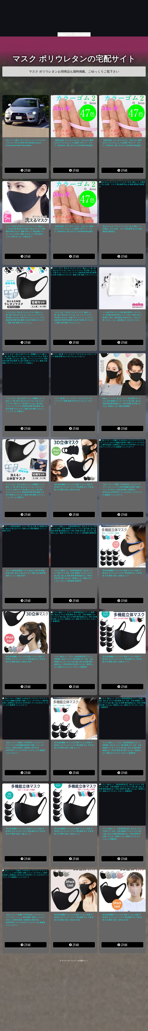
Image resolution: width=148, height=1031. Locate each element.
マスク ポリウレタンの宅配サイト (74, 58)
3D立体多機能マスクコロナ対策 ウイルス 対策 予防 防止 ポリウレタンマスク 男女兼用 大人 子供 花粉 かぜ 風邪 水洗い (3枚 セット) (25, 831)
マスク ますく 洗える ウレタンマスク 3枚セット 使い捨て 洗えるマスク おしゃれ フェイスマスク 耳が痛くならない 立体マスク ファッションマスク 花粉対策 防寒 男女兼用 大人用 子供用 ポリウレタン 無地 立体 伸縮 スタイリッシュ (25, 317)
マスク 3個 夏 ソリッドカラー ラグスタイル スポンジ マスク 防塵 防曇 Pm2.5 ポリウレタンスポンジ (73, 400)
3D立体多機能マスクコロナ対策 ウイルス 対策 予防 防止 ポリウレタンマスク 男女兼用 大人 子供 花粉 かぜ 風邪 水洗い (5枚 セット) (73, 745)
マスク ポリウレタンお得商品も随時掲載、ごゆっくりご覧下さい (74, 71)
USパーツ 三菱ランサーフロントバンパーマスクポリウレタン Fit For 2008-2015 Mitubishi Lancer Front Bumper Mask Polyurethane (25, 142)
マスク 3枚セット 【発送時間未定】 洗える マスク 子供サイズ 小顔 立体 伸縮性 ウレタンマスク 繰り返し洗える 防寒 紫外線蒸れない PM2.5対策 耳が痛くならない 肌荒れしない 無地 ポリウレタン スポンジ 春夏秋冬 (122, 834)
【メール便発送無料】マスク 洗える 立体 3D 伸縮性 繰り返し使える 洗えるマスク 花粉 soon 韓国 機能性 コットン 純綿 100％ (25, 573)
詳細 (27, 170)
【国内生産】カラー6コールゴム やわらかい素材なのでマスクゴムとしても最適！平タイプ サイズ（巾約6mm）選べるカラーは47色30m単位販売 (73, 142)
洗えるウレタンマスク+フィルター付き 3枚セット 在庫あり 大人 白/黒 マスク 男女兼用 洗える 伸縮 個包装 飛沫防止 (122, 228)
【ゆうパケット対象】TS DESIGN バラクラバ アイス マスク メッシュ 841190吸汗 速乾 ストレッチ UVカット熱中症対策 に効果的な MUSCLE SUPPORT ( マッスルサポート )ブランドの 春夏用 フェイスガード (25, 920)
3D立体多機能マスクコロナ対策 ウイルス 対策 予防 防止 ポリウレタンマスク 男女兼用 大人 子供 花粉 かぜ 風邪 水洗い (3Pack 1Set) (73, 487)
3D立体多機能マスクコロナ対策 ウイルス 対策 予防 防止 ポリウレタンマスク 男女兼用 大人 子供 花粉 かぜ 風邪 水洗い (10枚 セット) (122, 573)
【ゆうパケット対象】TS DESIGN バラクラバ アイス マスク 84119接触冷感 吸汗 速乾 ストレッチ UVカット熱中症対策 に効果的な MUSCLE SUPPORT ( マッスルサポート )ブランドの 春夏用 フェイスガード (25, 748)
